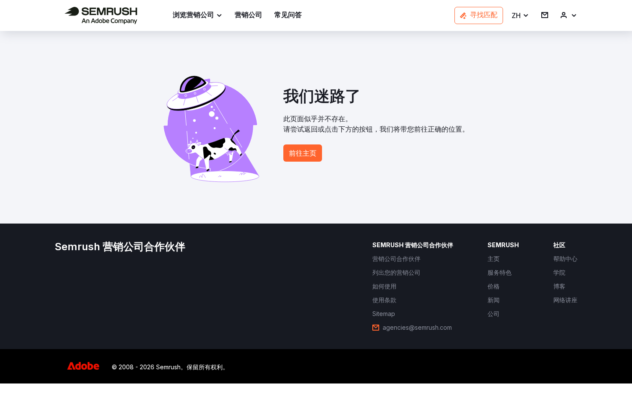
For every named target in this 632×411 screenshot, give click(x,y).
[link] (248, 15)
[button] (520, 15)
